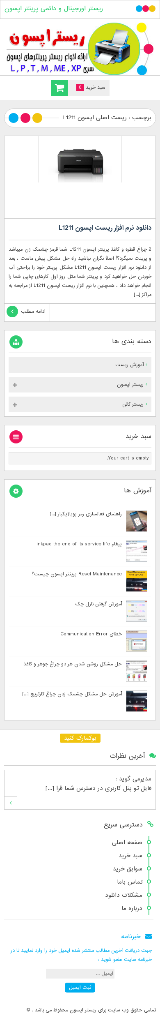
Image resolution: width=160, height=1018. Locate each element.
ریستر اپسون (130, 384)
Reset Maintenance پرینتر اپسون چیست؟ (77, 574)
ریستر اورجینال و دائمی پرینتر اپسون (54, 9)
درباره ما (131, 908)
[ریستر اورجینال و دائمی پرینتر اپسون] (80, 49)
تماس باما (129, 881)
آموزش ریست (129, 365)
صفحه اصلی (127, 842)
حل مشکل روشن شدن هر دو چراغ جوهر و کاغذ (72, 664)
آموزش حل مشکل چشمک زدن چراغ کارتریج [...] (72, 694)
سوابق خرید (127, 868)
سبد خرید (130, 855)
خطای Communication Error (91, 634)
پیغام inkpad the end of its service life (79, 544)
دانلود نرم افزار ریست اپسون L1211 (105, 228)
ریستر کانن (133, 404)
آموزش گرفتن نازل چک (98, 604)
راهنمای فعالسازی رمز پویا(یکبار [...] (86, 514)
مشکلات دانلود (123, 895)
